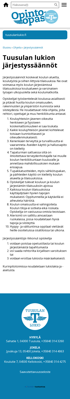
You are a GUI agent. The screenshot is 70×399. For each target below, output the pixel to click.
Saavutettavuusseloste (35, 372)
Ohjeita (17, 47)
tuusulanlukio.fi (15, 35)
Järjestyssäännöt (33, 47)
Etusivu (7, 47)
